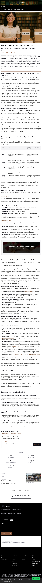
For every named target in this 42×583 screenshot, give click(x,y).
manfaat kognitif (28, 291)
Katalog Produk (14, 555)
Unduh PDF (36, 444)
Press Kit (33, 567)
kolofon (3, 575)
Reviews (33, 555)
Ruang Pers (34, 557)
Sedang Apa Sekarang (36, 561)
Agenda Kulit (14, 553)
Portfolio (13, 559)
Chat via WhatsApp (7, 533)
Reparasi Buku (3, 553)
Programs (23, 559)
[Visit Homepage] (21, 2)
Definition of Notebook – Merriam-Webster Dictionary (11, 433)
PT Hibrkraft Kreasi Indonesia (8, 579)
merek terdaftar (26, 575)
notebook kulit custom (17, 354)
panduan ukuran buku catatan (8, 338)
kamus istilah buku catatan (34, 354)
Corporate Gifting (25, 553)
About (33, 553)
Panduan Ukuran (14, 557)
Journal (13, 561)
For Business (3, 557)
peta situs (22, 574)
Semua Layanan (4, 559)
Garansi (33, 559)
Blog (5, 9)
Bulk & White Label (25, 555)
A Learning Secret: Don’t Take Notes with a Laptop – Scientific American (14, 435)
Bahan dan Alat (14, 565)
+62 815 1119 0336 (4, 528)
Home (2, 9)
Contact (33, 565)
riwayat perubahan (15, 575)
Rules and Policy (35, 563)
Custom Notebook (4, 555)
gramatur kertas (15, 346)
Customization (24, 557)
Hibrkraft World (14, 563)
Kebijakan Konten (7, 574)
